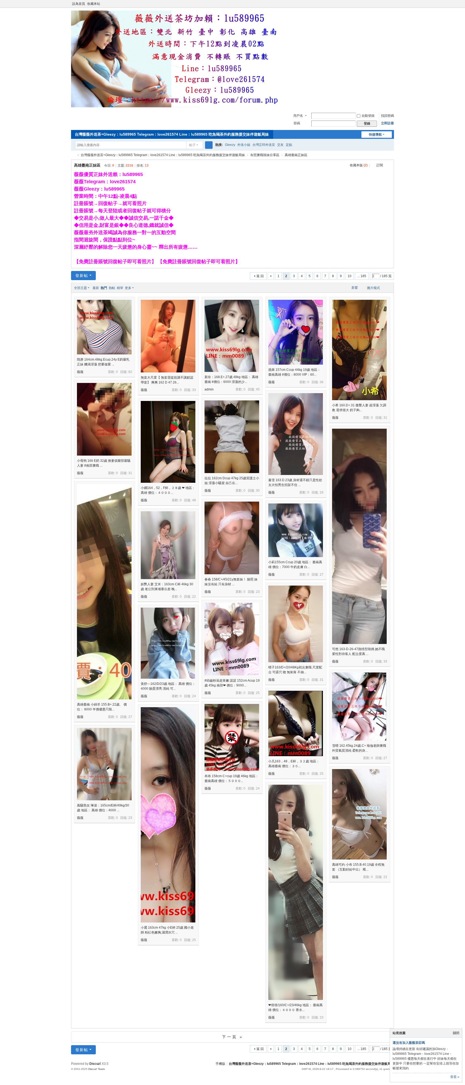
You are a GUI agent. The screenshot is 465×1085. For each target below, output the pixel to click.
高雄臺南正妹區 (296, 155)
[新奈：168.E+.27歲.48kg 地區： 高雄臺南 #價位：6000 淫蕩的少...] (232, 336)
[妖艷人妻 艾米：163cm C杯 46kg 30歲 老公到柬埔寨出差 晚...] (168, 545)
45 (258, 389)
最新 (96, 288)
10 (349, 276)
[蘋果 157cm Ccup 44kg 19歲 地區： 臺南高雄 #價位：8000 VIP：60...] (295, 332)
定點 (289, 145)
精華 (120, 288)
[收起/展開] (389, 165)
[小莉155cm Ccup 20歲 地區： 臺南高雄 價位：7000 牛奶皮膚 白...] (295, 530)
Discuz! (95, 1064)
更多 (128, 288)
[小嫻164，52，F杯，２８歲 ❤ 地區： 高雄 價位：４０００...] (168, 442)
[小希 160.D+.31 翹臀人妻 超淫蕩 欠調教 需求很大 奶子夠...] (359, 350)
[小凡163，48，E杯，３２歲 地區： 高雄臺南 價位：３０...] (295, 723)
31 (385, 418)
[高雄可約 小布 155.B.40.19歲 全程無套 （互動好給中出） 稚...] (359, 814)
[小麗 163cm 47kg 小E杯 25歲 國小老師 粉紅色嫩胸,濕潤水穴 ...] (168, 841)
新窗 (354, 288)
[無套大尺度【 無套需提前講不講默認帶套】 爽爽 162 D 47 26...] (168, 336)
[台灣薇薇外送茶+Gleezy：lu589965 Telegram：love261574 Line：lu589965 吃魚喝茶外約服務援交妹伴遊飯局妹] (178, 106)
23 (258, 592)
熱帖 (112, 288)
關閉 (456, 1033)
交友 (280, 145)
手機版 (220, 1064)
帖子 (192, 145)
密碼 (297, 123)
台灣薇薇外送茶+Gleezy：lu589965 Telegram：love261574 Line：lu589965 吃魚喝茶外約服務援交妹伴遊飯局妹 (172, 134)
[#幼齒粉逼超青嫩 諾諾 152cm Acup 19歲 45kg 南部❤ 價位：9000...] (232, 639)
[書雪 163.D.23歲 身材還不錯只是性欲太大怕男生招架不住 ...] (295, 434)
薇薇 (80, 372)
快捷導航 (375, 134)
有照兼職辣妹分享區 (264, 155)
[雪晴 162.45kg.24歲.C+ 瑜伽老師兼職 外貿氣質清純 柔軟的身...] (359, 706)
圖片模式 (373, 288)
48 (194, 500)
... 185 (361, 276)
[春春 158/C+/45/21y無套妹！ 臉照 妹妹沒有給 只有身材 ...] (232, 538)
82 (130, 372)
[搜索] (209, 145)
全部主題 (80, 288)
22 (194, 596)
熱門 (104, 288)
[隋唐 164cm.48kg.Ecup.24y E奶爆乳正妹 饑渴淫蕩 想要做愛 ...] (104, 327)
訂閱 (379, 165)
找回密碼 (387, 116)
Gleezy (230, 145)
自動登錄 (368, 116)
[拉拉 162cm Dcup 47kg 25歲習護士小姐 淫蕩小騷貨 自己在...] (232, 436)
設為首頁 (78, 4)
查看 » (454, 1077)
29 (321, 492)
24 (194, 696)
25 (258, 693)
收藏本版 (359, 165)
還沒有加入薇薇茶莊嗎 (409, 1043)
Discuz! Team (96, 1069)
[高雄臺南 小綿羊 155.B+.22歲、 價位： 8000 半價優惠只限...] (104, 618)
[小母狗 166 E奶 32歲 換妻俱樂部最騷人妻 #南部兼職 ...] (104, 419)
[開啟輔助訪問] (386, 3)
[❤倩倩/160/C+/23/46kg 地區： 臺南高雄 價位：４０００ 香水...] (295, 919)
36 (321, 382)
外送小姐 (243, 145)
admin (209, 389)
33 (194, 390)
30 (258, 490)
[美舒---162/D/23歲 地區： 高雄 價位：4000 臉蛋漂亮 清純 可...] (168, 643)
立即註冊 (387, 123)
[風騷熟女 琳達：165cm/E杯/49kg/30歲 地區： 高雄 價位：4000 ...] (104, 764)
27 (130, 717)
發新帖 (81, 275)
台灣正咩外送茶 (263, 145)
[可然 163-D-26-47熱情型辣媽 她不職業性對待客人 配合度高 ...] (359, 563)
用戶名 (298, 116)
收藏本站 (93, 4)
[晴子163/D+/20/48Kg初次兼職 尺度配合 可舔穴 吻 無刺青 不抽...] (295, 624)
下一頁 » (232, 1037)
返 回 (260, 276)
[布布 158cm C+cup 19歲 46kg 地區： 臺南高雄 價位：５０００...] (232, 737)
